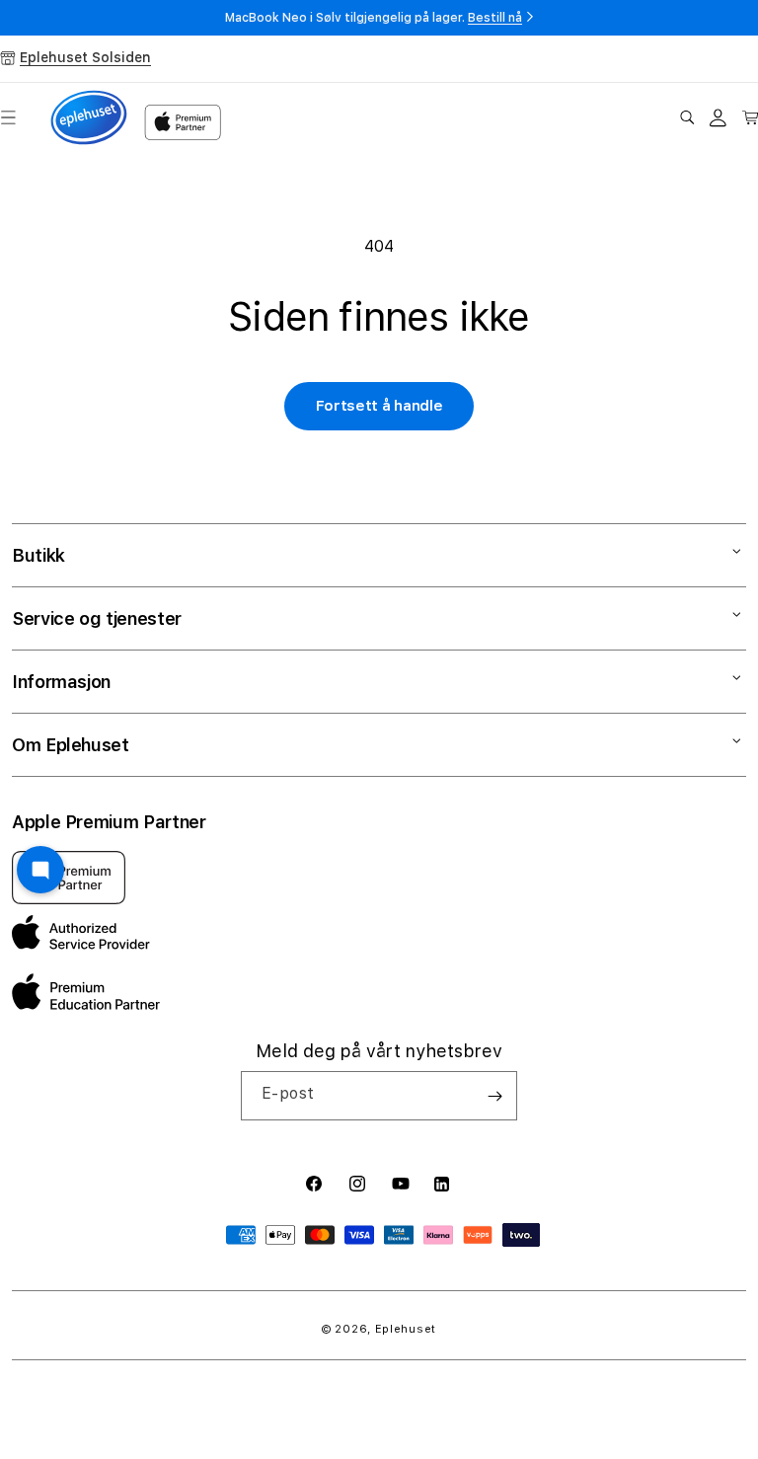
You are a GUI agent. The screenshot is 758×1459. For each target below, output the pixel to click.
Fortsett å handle (379, 406)
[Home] (88, 117)
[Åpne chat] (40, 869)
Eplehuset (405, 1329)
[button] (687, 117)
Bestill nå (495, 18)
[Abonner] (494, 1095)
